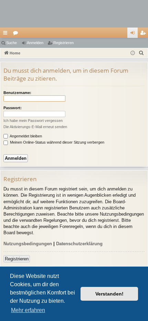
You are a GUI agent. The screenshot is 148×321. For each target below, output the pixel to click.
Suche (11, 43)
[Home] (74, 14)
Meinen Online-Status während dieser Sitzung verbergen (56, 142)
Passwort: (12, 108)
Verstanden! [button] (109, 294)
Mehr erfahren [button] (28, 310)
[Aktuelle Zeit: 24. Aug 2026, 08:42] (132, 53)
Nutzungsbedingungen (27, 243)
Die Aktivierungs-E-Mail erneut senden (35, 127)
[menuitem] (141, 53)
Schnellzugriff (6, 34)
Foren (17, 34)
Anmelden (35, 43)
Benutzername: (17, 93)
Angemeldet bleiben (25, 136)
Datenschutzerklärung (79, 243)
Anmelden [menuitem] (134, 34)
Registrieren (63, 43)
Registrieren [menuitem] (144, 34)
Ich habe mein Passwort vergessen (33, 120)
